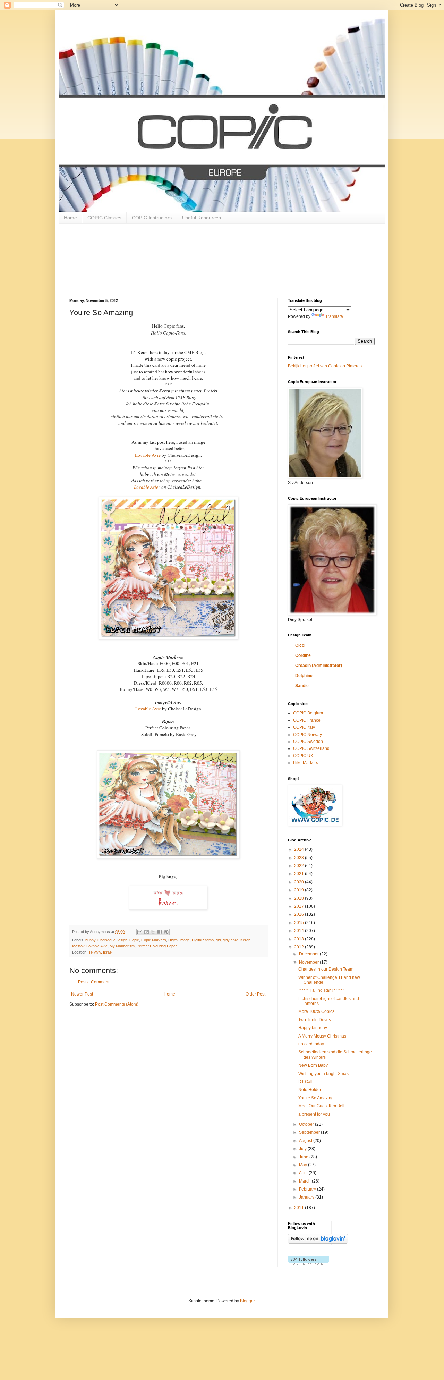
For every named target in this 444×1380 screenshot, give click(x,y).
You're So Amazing (316, 1097)
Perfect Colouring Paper (157, 946)
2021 (299, 873)
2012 (299, 947)
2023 (299, 857)
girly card (230, 940)
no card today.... (313, 1044)
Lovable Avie (148, 455)
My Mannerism (122, 946)
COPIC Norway (307, 734)
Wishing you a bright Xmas (323, 1073)
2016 (299, 914)
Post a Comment (93, 982)
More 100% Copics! (316, 1011)
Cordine (303, 655)
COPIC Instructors (152, 217)
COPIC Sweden (308, 741)
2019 (299, 890)
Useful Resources (201, 217)
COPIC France (307, 720)
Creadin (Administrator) (318, 665)
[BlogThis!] (146, 932)
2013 (299, 939)
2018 (299, 898)
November (309, 962)
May (303, 1164)
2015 (299, 922)
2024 (299, 849)
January (307, 1197)
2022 (299, 865)
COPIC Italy (304, 727)
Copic (134, 940)
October (307, 1124)
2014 (299, 930)
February (308, 1189)
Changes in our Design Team (325, 969)
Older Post (255, 994)
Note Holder (309, 1089)
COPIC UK (303, 755)
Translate (334, 316)
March (305, 1181)
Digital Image (179, 940)
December (309, 953)
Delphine (304, 675)
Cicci (300, 645)
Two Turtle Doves (314, 1019)
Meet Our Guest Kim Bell (321, 1105)
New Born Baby (313, 1065)
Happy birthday (312, 1027)
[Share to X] (153, 932)
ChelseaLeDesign (112, 940)
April (304, 1172)
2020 (299, 882)
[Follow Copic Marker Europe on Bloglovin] (318, 1242)
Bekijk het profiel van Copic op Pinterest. (326, 366)
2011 (299, 1207)
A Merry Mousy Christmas (322, 1036)
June (304, 1156)
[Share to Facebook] (159, 932)
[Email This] (139, 932)
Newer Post (82, 994)
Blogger (247, 1300)
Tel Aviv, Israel (100, 952)
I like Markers (305, 762)
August (306, 1140)
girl (218, 940)
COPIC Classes (104, 217)
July (303, 1148)
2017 (299, 906)
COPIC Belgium (308, 713)
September (310, 1132)
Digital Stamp (203, 940)
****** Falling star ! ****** (321, 990)
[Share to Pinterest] (166, 932)
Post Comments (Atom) (116, 1004)
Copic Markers (153, 940)
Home (70, 217)
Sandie (302, 685)
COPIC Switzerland (311, 748)
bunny (90, 940)
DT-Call (305, 1081)
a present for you (314, 1114)
